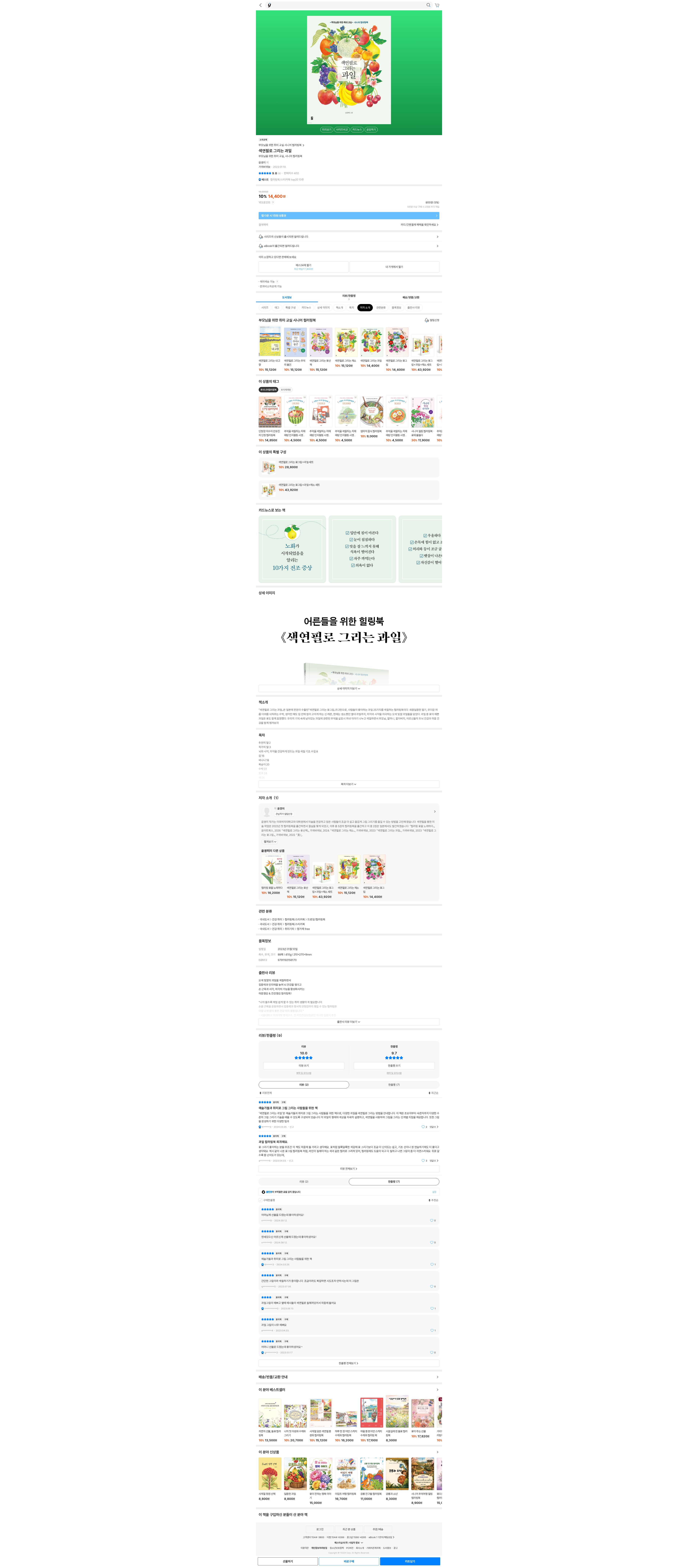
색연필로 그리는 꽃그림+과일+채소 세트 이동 (422, 352)
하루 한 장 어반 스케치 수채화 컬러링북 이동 (346, 1426)
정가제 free (303, 929)
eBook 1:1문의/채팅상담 (380, 1537)
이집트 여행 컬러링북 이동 (346, 1481)
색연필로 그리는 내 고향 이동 (270, 348)
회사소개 (360, 1547)
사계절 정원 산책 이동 (270, 1481)
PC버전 (349, 1547)
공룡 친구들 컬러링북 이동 (371, 1481)
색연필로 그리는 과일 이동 (371, 349)
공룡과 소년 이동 (397, 1481)
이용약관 (305, 1547)
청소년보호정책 (337, 1547)
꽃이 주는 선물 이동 (422, 1420)
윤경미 (262, 162)
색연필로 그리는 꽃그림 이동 (397, 349)
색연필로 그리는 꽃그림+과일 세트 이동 (349, 467)
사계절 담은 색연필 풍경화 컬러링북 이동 (321, 1420)
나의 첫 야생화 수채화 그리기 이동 (295, 1423)
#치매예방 (286, 389)
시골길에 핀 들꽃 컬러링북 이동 (397, 1418)
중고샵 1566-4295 (356, 1537)
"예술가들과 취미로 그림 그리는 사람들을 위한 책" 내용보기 (349, 1114)
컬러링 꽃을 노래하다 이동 (272, 877)
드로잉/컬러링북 (316, 919)
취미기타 (289, 929)
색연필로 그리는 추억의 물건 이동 (295, 349)
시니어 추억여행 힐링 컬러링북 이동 (422, 1481)
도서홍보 (387, 1547)
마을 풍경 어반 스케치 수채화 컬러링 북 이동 (371, 1420)
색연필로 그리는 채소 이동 (346, 349)
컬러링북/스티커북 (295, 919)
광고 (396, 1547)
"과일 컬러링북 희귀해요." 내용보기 (349, 1148)
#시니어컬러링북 (268, 389)
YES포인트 (264, 202)
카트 (437, 5)
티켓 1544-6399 (335, 1537)
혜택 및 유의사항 (303, 1073)
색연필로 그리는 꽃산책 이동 (321, 349)
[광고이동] (428, 5)
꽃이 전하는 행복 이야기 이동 (321, 1481)
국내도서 (264, 919)
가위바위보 (264, 167)
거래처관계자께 (373, 1547)
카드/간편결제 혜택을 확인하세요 (418, 224)
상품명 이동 (270, 419)
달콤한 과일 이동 (295, 1481)
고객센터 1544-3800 (313, 1537)
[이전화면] (260, 5)
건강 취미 (277, 919)
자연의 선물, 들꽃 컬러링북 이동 (270, 1420)
